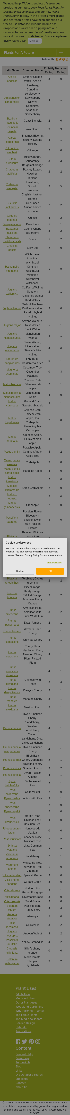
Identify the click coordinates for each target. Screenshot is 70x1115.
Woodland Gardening (29, 1006)
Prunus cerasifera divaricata (12, 671)
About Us (22, 1087)
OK (50, 571)
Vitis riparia (12, 896)
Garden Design (25, 1023)
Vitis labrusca (12, 890)
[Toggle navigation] (61, 52)
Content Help (24, 1054)
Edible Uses (23, 994)
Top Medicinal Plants (29, 1019)
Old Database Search (29, 1075)
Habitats (21, 1027)
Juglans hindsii (12, 308)
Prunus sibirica (12, 768)
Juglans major (12, 325)
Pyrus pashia (12, 798)
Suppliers (22, 1079)
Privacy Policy (54, 562)
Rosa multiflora (12, 839)
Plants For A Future (19, 52)
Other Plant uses (26, 1002)
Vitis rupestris (12, 901)
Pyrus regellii (12, 811)
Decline (20, 571)
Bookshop (22, 1058)
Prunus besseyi (12, 631)
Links (19, 1070)
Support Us (23, 1062)
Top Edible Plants (27, 1015)
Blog (18, 1066)
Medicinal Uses (25, 998)
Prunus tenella (12, 774)
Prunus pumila (12, 728)
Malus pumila (12, 451)
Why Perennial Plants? (30, 1011)
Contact (21, 1083)
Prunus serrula (12, 759)
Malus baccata (12, 384)
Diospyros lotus (12, 224)
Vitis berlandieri (12, 875)
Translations (23, 1031)
